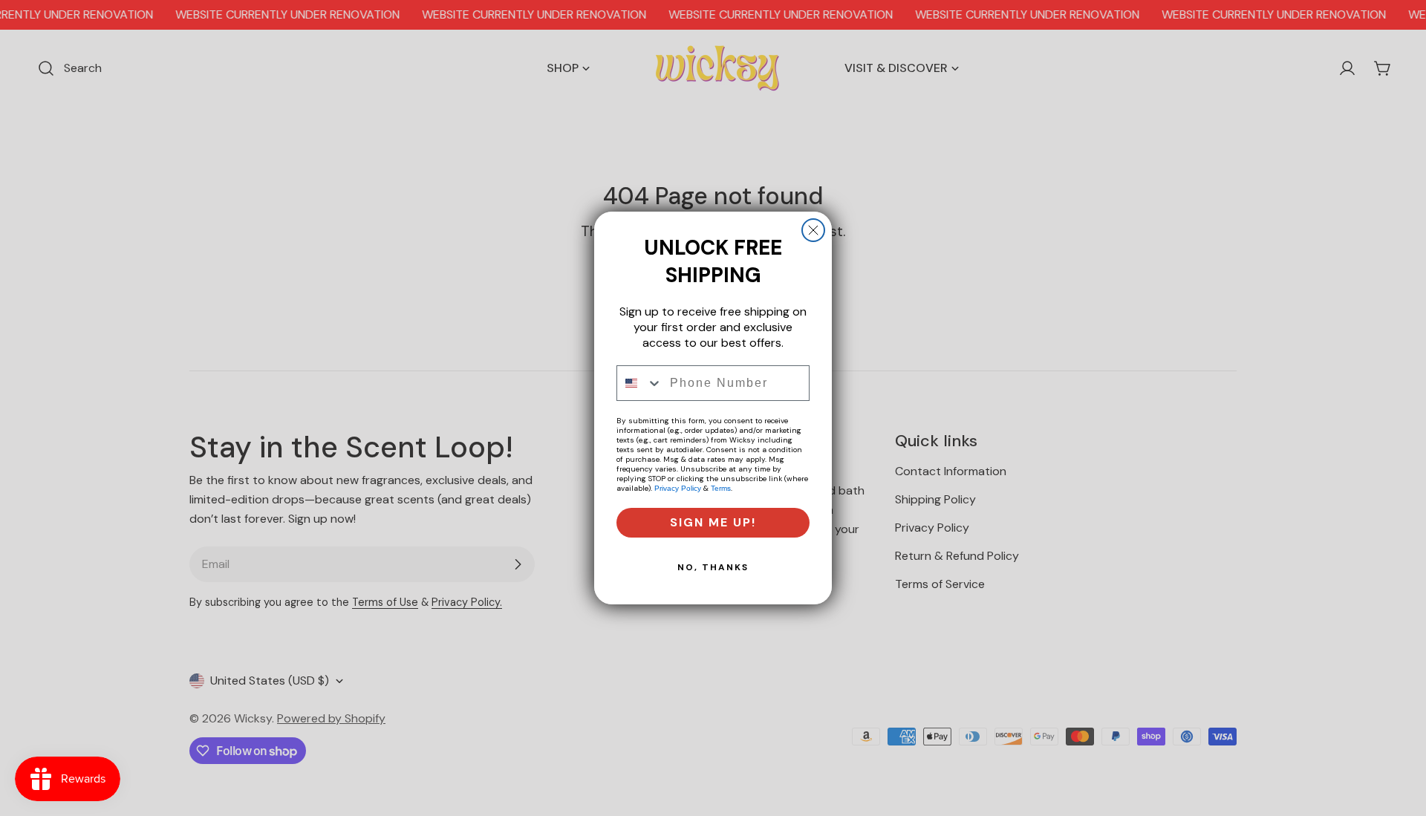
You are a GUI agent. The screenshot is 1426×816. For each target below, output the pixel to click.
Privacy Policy (677, 488)
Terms (721, 488)
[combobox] (639, 383)
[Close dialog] (813, 230)
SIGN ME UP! (713, 522)
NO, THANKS (713, 567)
